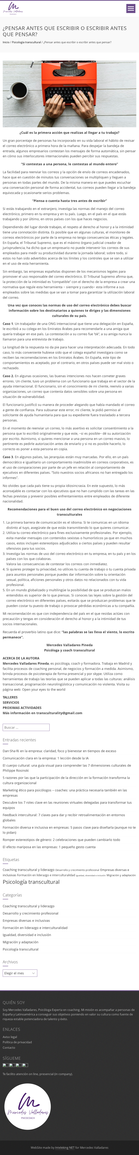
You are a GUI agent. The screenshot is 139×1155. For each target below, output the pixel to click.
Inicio (6, 42)
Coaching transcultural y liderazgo (28, 870)
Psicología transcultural (26, 42)
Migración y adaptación (121, 875)
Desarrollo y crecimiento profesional (77, 870)
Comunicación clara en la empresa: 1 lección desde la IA (46, 758)
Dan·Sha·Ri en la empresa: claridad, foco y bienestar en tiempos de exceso (59, 751)
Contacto (9, 1048)
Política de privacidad (17, 1042)
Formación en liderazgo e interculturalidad (46, 875)
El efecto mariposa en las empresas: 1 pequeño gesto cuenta (49, 847)
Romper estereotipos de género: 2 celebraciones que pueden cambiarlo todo (61, 840)
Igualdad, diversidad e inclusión (91, 875)
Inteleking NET (65, 1148)
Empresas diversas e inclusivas (26, 920)
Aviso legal (10, 1037)
